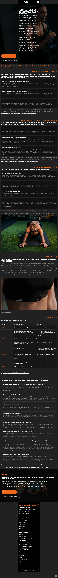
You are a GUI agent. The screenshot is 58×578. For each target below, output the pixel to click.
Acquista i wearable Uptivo (25, 538)
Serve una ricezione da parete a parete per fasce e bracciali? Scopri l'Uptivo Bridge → (25, 464)
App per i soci (22, 524)
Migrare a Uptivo (23, 553)
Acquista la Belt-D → (6, 312)
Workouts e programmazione (26, 517)
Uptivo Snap (22, 526)
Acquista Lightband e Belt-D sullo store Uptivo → (15, 373)
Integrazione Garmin (24, 530)
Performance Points (24, 513)
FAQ (20, 563)
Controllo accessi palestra (25, 544)
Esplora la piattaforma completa (27, 509)
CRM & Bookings (23, 520)
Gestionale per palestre (24, 542)
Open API (21, 528)
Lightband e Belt (23, 536)
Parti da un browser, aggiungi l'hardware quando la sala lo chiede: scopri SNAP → (24, 467)
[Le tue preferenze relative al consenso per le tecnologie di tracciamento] (56, 576)
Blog (20, 561)
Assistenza (21, 567)
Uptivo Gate (22, 522)
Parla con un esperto (24, 565)
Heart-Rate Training (24, 511)
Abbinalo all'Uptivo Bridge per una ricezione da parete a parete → (19, 113)
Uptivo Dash (22, 518)
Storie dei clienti (23, 559)
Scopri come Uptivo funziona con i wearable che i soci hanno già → (20, 161)
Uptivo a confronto (23, 551)
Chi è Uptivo (22, 557)
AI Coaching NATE (23, 515)
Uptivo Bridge (22, 534)
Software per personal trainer (26, 546)
